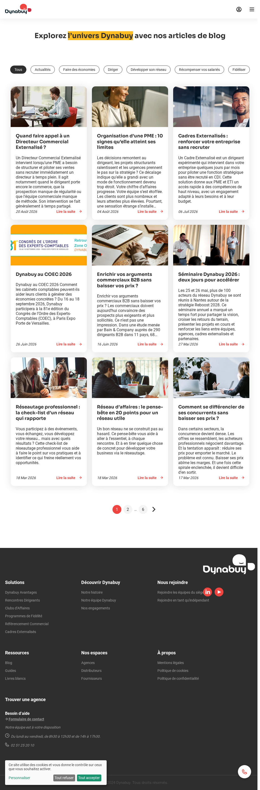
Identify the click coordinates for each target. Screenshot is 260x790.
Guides (10, 671)
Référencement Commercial (26, 624)
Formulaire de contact (26, 719)
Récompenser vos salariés (199, 70)
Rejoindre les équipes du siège (180, 592)
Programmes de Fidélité (23, 616)
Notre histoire (92, 592)
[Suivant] (154, 509)
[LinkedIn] (207, 595)
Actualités (43, 70)
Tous (18, 70)
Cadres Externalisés (20, 632)
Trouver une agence (25, 699)
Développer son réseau (148, 70)
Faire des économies (79, 70)
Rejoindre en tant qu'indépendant (183, 600)
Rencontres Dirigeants (22, 600)
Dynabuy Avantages (21, 592)
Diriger (113, 70)
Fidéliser (239, 70)
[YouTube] (219, 595)
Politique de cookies (172, 671)
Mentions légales (170, 663)
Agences (88, 663)
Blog (8, 663)
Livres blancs (15, 678)
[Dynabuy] (18, 13)
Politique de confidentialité (178, 678)
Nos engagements (95, 608)
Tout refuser (64, 778)
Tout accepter (89, 778)
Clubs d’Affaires (17, 608)
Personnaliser (19, 778)
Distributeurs (91, 671)
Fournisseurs (91, 678)
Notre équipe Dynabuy (98, 600)
